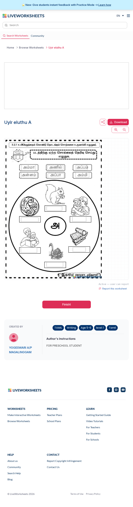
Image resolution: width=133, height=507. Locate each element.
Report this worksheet (114, 288)
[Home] (23, 15)
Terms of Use (76, 493)
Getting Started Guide (98, 414)
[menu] (128, 16)
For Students (93, 433)
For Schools (92, 439)
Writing (71, 328)
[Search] (6, 25)
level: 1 (100, 328)
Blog (9, 479)
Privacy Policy (93, 493)
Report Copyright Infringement (64, 460)
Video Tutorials (94, 421)
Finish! (66, 304)
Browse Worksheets (18, 421)
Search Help (14, 473)
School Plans (54, 421)
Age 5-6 (86, 328)
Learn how (104, 4)
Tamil (112, 328)
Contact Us (53, 467)
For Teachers (93, 427)
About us (12, 460)
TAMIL (58, 328)
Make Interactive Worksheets (24, 414)
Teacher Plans (54, 414)
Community (14, 467)
